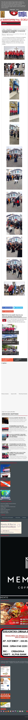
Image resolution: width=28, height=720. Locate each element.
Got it (17, 9)
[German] (6, 711)
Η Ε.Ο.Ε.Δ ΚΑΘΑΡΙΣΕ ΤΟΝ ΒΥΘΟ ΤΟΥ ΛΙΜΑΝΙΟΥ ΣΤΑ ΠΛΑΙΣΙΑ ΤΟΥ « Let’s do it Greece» (18, 435)
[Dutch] (13, 711)
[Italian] (11, 711)
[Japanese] (20, 711)
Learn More (12, 9)
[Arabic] (25, 711)
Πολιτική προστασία (4, 511)
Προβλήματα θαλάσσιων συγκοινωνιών (8, 506)
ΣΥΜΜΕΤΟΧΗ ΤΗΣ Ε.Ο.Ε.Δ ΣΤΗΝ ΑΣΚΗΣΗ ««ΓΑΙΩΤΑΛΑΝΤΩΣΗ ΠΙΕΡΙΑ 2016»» (17, 454)
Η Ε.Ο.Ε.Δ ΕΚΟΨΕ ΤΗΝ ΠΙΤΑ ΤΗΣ (17, 418)
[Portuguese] (18, 711)
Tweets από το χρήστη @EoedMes (8, 411)
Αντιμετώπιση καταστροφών (7, 517)
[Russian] (16, 711)
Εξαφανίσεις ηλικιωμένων (5, 509)
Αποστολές (17, 517)
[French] (4, 711)
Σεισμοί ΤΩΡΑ (3, 508)
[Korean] (23, 711)
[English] (2, 711)
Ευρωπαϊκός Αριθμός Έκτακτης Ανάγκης (8, 503)
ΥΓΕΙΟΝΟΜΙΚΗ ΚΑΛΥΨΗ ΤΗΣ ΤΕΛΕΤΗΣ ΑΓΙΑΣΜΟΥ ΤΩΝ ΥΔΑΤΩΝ (18, 426)
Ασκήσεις (24, 517)
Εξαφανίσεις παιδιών (5, 512)
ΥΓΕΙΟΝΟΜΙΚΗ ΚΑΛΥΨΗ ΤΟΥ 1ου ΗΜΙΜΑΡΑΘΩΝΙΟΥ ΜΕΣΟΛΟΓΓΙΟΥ (17, 444)
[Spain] (9, 711)
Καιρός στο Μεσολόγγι (5, 505)
